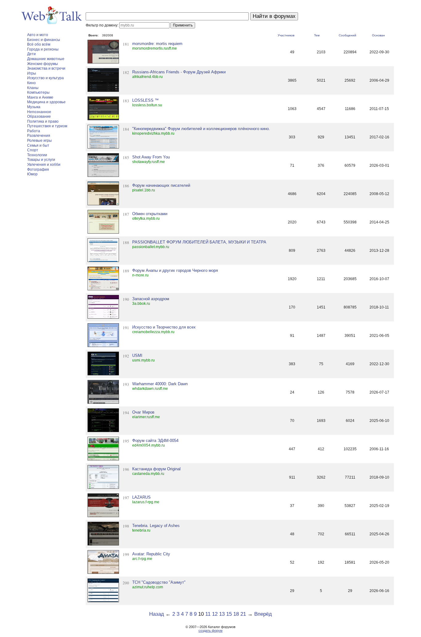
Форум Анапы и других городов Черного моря (175, 270)
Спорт (32, 150)
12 (215, 614)
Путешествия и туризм (47, 126)
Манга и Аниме (40, 97)
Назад (156, 614)
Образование (39, 116)
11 (208, 614)
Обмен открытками (149, 213)
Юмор (32, 174)
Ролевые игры (39, 140)
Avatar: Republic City (151, 554)
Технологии (37, 155)
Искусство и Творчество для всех (164, 327)
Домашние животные (45, 59)
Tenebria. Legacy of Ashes (156, 525)
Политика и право (43, 121)
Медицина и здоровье (46, 102)
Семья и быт (38, 145)
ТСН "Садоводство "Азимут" (159, 582)
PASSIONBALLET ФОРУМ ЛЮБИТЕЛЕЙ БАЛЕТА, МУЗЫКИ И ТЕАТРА (199, 242)
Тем (317, 35)
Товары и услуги (41, 159)
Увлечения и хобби (43, 164)
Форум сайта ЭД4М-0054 (155, 440)
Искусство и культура (45, 78)
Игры (31, 73)
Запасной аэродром (150, 298)
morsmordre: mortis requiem (157, 43)
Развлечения (38, 135)
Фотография (38, 169)
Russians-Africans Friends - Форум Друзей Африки (179, 72)
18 (236, 614)
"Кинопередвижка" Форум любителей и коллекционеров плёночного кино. (201, 128)
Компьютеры (38, 92)
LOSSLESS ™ (145, 100)
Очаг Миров (143, 412)
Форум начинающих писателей (161, 185)
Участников (286, 35)
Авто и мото (37, 35)
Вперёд (263, 614)
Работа (33, 131)
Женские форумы (42, 64)
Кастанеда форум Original (156, 469)
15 (229, 614)
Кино (31, 83)
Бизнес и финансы (43, 40)
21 (243, 614)
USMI (137, 355)
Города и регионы (43, 49)
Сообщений (347, 35)
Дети (31, 54)
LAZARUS (141, 497)
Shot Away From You (151, 157)
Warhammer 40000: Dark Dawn (160, 384)
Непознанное (39, 112)
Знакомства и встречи (46, 68)
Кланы (33, 88)
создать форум (210, 630)
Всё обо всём (38, 44)
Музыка (33, 107)
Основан (378, 35)
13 (222, 614)
